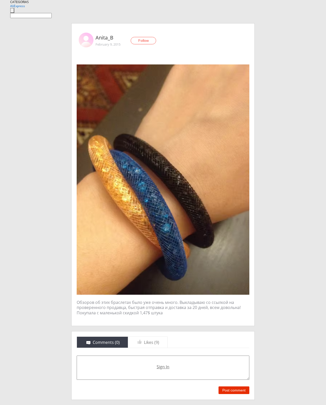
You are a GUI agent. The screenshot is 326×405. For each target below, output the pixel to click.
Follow (143, 40)
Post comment (234, 390)
